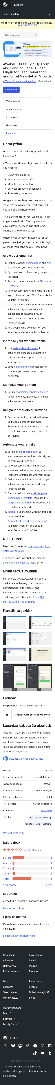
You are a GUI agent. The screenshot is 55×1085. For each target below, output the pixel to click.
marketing (29, 824)
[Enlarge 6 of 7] (47, 651)
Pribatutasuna (10, 971)
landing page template (20, 497)
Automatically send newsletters (25, 521)
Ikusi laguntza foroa (14, 908)
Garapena (11, 125)
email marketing (23, 366)
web (38, 824)
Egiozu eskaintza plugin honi (19, 935)
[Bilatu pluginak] (35, 35)
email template (39, 493)
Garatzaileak (10, 992)
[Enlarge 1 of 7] (22, 619)
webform (46, 824)
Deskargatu (11, 89)
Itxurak (33, 960)
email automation (28, 451)
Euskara (14, 1038)
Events (33, 986)
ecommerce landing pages (30, 391)
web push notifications (25, 348)
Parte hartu (35, 981)
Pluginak (33, 965)
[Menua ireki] (50, 4)
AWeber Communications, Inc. (19, 81)
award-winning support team (19, 562)
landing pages (33, 262)
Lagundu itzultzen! (27, 25)
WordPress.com (13, 1007)
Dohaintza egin (39, 992)
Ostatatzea (9, 965)
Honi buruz (9, 955)
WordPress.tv (12, 997)
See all (48, 884)
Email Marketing (43, 817)
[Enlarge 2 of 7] (47, 619)
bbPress (9, 1018)
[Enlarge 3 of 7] (22, 635)
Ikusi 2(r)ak (46, 810)
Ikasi (5, 981)
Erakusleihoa (36, 955)
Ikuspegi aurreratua (13, 832)
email (31, 817)
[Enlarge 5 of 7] (22, 651)
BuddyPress (11, 1024)
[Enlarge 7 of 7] (47, 667)
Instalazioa (12, 117)
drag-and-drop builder (20, 502)
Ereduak (33, 971)
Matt (7, 1013)
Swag (33, 997)
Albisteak (8, 960)
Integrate (13, 511)
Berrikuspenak (14, 109)
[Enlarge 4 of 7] (47, 635)
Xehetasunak (13, 101)
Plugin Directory (11, 14)
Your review (9, 884)
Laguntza (11, 133)
